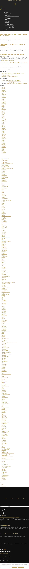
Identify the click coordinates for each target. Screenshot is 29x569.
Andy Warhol (3, 178)
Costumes (3, 230)
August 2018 (3, 98)
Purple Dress (3, 404)
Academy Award (4, 169)
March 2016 (3, 108)
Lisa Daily (3, 332)
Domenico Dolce (4, 244)
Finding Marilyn (7, 21)
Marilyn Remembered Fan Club (6, 352)
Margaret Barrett (4, 340)
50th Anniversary (4, 164)
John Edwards (4, 311)
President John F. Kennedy (5, 401)
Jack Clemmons (4, 300)
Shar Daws (3, 425)
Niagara (3, 383)
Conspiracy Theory (4, 227)
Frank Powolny (4, 270)
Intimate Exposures (4, 296)
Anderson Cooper (4, 175)
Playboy (3, 398)
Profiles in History (4, 402)
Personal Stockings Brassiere (6, 394)
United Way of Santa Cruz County (6, 466)
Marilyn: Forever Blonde (5, 356)
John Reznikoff (4, 312)
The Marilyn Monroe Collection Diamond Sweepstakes (12, 80)
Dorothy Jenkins (4, 246)
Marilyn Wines (4, 355)
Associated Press (4, 188)
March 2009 (3, 151)
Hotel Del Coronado (4, 293)
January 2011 (3, 135)
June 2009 (3, 149)
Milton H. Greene (4, 371)
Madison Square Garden (5, 338)
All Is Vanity (3, 172)
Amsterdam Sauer (4, 173)
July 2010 (3, 139)
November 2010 (4, 136)
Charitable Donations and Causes (6, 216)
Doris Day (3, 245)
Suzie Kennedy (4, 442)
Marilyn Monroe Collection (5, 347)
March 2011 (3, 133)
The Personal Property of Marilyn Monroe (13, 16)
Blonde (3, 204)
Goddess (3, 281)
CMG (2, 224)
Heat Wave (3, 288)
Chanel (3, 214)
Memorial (3, 362)
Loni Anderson (4, 335)
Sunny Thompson (4, 439)
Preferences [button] (6, 565)
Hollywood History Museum (6, 292)
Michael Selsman (4, 364)
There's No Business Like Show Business (8, 459)
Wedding (3, 473)
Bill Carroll (3, 201)
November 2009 (4, 145)
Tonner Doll (3, 461)
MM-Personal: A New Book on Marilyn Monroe (14, 62)
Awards (6, 19)
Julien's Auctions (4, 316)
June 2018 (3, 99)
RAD (2, 406)
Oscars (3, 388)
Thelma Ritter (4, 458)
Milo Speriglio (3, 369)
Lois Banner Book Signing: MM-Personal (12, 54)
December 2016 (4, 102)
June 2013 (3, 115)
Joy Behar (3, 314)
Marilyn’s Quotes (7, 17)
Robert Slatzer (4, 420)
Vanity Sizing (3, 469)
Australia (3, 192)
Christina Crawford (4, 222)
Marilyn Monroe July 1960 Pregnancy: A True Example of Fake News (17, 83)
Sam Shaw (3, 421)
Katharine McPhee (4, 319)
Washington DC (4, 470)
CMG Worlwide (4, 225)
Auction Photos (4, 190)
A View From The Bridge (5, 166)
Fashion (3, 262)
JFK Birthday (3, 307)
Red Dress (3, 411)
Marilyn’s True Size (8, 13)
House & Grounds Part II (10, 26)
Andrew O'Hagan (4, 176)
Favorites (6, 20)
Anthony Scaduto (4, 181)
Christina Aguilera (4, 221)
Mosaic (3, 373)
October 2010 (3, 137)
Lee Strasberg (4, 328)
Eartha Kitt (3, 252)
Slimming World (4, 428)
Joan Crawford (4, 309)
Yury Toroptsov (4, 479)
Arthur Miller (3, 185)
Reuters (3, 413)
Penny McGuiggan (4, 392)
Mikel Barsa (3, 368)
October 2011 (3, 128)
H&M (2, 284)
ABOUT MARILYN (6, 12)
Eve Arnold (3, 258)
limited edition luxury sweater (6, 331)
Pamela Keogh (4, 390)
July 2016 (3, 105)
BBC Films (3, 194)
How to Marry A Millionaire (5, 294)
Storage (3, 437)
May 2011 (3, 132)
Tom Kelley (3, 460)
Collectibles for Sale (4, 226)
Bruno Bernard (4, 208)
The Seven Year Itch (5, 455)
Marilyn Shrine (4, 353)
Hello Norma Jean (4, 289)
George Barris (4, 277)
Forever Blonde (4, 267)
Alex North (3, 171)
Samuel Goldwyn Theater (5, 422)
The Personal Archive (5, 452)
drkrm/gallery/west (4, 250)
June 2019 (3, 95)
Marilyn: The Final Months (5, 357)
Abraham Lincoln (4, 167)
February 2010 (4, 143)
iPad (2, 297)
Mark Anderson (4, 358)
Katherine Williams (4, 320)
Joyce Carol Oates (4, 315)
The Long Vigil (4, 450)
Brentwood (3, 207)
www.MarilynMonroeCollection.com (7, 477)
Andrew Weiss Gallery (5, 177)
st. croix (3, 433)
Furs (2, 273)
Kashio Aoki (3, 318)
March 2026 (3, 87)
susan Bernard (4, 440)
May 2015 (3, 111)
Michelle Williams (4, 366)
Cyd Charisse (3, 233)
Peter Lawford (4, 395)
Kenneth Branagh (4, 322)
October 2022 (3, 90)
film (2, 265)
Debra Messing (4, 240)
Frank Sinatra (3, 271)
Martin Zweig (3, 359)
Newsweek (3, 382)
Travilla (3, 463)
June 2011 (3, 131)
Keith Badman (4, 321)
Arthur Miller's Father (5, 186)
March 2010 (3, 142)
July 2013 (3, 114)
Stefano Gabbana (4, 434)
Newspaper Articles (4, 381)
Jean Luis (3, 306)
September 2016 (4, 104)
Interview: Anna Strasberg (9, 24)
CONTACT (3, 513)
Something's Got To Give (5, 431)
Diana (2, 80)
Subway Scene (4, 438)
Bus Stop (3, 210)
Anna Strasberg (4, 180)
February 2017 (4, 101)
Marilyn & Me (7, 22)
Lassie (2, 325)
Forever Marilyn (4, 268)
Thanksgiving (3, 447)
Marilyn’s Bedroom (9, 28)
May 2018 (3, 100)
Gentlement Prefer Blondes (6, 276)
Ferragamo (3, 264)
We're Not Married (4, 472)
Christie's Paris (4, 220)
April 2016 (3, 107)
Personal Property (4, 393)
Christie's (3, 219)
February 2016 (4, 109)
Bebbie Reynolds (4, 195)
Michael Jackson (4, 363)
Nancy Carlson (4, 378)
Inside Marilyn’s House (10, 27)
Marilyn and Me (4, 343)
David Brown (3, 236)
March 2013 (3, 117)
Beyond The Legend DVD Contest (7, 200)
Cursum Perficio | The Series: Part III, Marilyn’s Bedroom (13, 82)
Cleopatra (3, 223)
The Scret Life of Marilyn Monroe (6, 454)
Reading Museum (4, 410)
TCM (2, 446)
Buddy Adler (3, 209)
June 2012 (3, 123)
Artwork (3, 187)
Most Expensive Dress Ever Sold (6, 374)
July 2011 (3, 130)
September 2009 (4, 147)
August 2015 (3, 110)
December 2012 (4, 119)
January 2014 (3, 112)
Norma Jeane (3, 385)
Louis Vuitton (3, 336)
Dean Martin (3, 238)
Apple (2, 183)
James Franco (4, 302)
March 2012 (3, 125)
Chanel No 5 (3, 215)
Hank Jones (3, 285)
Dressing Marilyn (4, 249)
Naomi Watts (3, 379)
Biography (6, 14)
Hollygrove (3, 291)
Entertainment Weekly (5, 256)
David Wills (3, 237)
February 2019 (4, 97)
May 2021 (3, 93)
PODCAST (5, 29)
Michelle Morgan (4, 365)
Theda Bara (3, 457)
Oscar (2, 387)
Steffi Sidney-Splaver (5, 435)
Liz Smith (3, 333)
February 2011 (4, 134)
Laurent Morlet (4, 326)
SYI (2, 444)
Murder (3, 375)
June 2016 (3, 106)
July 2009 (3, 148)
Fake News (7, 23)
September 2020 (4, 94)
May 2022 (3, 92)
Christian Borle (4, 217)
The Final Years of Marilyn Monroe (7, 448)
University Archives (4, 467)
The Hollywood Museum (5, 449)
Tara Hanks (3, 445)
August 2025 (3, 88)
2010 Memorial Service (5, 160)
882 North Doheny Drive (5, 165)
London (3, 334)
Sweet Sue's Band (4, 443)
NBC (2, 380)
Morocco (3, 372)
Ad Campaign (3, 170)
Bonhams (3, 206)
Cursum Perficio (4, 232)
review (2, 414)
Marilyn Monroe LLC (4, 349)
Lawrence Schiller (4, 327)
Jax (2, 305)
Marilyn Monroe (4, 346)
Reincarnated (3, 412)
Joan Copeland (4, 308)
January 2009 (3, 153)
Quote (2, 405)
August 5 (3, 191)
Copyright (3, 228)
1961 (2, 159)
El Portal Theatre (4, 254)
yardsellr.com (3, 478)
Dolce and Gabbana (4, 243)
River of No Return (4, 417)
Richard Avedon (4, 415)
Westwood (3, 474)
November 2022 (4, 89)
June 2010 (3, 140)
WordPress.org (4, 486)
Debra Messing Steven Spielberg (6, 241)
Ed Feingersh (3, 253)
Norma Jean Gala (4, 384)
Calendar (3, 211)
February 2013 (4, 118)
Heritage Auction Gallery (5, 290)
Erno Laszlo (3, 257)
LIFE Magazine (4, 330)
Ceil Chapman (4, 213)
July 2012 (3, 122)
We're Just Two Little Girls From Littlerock (8, 471)
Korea (2, 324)
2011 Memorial (4, 161)
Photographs (3, 396)
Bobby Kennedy (4, 205)
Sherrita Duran (4, 426)
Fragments (3, 269)
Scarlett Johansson (4, 423)
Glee (2, 280)
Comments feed (4, 485)
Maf (2, 339)
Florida (3, 266)
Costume (3, 229)
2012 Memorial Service (5, 162)
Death (2, 239)
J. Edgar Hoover (4, 299)
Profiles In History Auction (5, 403)
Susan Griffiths (4, 441)
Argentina (3, 184)
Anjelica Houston (4, 179)
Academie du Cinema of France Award (7, 168)
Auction (3, 189)
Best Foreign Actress (5, 198)
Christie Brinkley (4, 218)
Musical (3, 376)
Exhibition (3, 260)
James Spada (4, 304)
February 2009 (4, 152)
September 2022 (4, 91)
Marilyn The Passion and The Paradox (7, 354)
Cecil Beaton (3, 212)
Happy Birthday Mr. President (6, 287)
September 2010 (4, 138)
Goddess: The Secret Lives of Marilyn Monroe (8, 282)
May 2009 (3, 150)
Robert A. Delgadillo (4, 418)
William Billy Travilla (4, 476)
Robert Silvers (4, 419)
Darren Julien (3, 235)
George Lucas (4, 278)
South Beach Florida (4, 432)
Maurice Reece (4, 360)
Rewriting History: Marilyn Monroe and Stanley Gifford (9, 76)
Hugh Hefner (3, 295)
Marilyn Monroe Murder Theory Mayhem (5, 525)
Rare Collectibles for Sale (5, 407)
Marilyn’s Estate (7, 15)
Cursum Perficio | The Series (9, 25)
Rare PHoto (3, 408)
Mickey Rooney (4, 367)
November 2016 (4, 103)
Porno (2, 400)
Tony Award (3, 462)
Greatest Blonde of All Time (6, 283)
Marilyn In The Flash (4, 345)
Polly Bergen (3, 399)
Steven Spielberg (4, 436)
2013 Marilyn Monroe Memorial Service (7, 163)
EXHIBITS (5, 11)
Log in (2, 484)
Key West (3, 323)
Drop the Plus (3, 251)
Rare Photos (3, 409)
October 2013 (3, 113)
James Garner (4, 303)
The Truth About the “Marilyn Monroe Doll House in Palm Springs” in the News (13, 73)
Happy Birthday (4, 286)
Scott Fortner (3, 37)
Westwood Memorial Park (5, 475)
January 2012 (3, 126)
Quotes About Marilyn (10, 18)
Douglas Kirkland (4, 247)
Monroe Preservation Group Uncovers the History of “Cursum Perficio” (12, 74)
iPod (2, 298)
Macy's (3, 337)
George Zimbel (4, 279)
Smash (3, 429)
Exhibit (2, 259)
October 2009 (3, 146)
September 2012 (4, 121)
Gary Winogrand (4, 274)
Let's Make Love (4, 329)
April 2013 (3, 116)
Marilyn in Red (4, 344)
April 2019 (3, 96)
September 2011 (4, 129)
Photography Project (5, 397)
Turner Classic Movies (5, 464)
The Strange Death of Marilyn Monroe (7, 456)
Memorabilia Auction (4, 361)
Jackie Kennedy (4, 301)
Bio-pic (3, 202)
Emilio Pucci (3, 255)
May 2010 (3, 141)
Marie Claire (3, 341)
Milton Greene (4, 370)
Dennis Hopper (4, 242)
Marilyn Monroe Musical (5, 350)
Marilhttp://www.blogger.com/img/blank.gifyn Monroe (9, 342)
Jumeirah (3, 317)
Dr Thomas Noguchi (4, 248)
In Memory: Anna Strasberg (6, 75)
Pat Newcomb (4, 391)
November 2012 (4, 120)
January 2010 (3, 144)
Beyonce (3, 199)
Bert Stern (3, 197)
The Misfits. (3, 451)
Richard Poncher (4, 416)
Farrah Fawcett (4, 261)
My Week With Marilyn (5, 377)
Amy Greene (3, 174)
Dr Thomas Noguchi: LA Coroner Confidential (14, 81)
